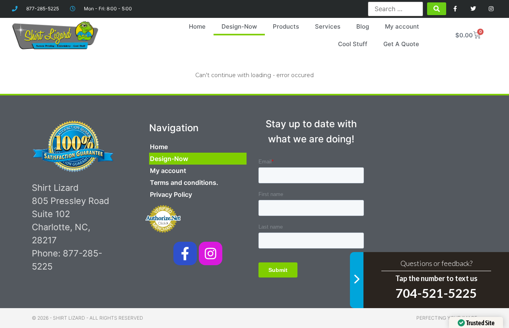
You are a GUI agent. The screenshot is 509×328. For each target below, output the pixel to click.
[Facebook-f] (185, 253)
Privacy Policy (171, 194)
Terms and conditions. (184, 182)
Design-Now (239, 26)
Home (197, 26)
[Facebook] (455, 9)
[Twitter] (473, 9)
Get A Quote (401, 44)
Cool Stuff (352, 44)
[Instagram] (491, 9)
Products (286, 26)
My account (402, 26)
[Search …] (395, 9)
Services (327, 26)
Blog (362, 26)
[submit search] (436, 8)
